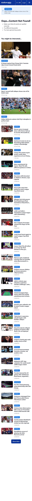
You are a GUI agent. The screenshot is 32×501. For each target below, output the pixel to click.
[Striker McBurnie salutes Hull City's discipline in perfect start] (16, 106)
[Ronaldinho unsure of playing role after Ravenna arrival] (7, 431)
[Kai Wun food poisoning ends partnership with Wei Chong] (7, 384)
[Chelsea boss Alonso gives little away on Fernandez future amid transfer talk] (7, 407)
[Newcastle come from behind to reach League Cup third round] (7, 187)
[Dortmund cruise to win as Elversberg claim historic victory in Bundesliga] (7, 140)
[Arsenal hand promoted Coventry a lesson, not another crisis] (7, 349)
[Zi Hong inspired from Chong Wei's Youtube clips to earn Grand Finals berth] (16, 50)
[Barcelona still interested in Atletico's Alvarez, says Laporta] (7, 175)
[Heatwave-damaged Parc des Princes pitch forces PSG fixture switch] (7, 396)
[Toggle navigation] (29, 2)
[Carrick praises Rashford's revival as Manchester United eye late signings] (7, 419)
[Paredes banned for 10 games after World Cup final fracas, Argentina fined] (7, 372)
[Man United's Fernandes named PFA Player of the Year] (7, 222)
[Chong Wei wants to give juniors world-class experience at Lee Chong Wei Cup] (7, 152)
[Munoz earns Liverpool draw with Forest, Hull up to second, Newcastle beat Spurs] (7, 129)
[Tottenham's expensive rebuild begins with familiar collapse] (7, 316)
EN (20, 2)
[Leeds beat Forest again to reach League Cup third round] (7, 234)
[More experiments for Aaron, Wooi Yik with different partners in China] (7, 164)
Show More (16, 441)
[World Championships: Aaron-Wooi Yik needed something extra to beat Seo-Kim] (7, 292)
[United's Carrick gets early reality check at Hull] (7, 339)
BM (17, 2)
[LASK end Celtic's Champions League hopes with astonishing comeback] (7, 210)
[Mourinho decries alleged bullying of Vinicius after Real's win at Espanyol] (7, 327)
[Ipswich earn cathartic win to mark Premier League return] (7, 304)
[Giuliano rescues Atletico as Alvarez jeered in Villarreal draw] (7, 269)
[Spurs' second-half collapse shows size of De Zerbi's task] (16, 78)
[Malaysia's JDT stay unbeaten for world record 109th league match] (7, 361)
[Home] (6, 2)
